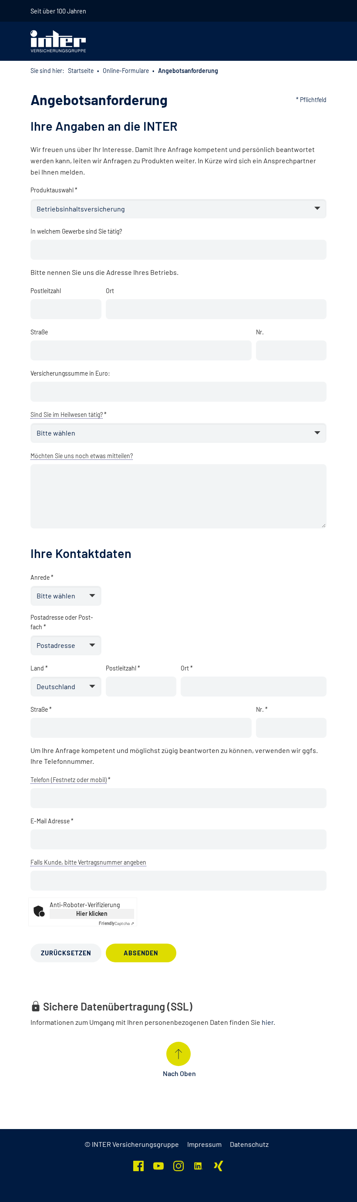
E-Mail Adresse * (52, 821)
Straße (39, 332)
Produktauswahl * (53, 190)
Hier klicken (92, 913)
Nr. (260, 332)
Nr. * (262, 709)
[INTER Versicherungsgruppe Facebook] (138, 1165)
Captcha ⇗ (116, 923)
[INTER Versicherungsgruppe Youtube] (158, 1165)
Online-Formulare (126, 70)
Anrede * (42, 577)
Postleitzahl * (123, 668)
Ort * (187, 668)
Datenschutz (249, 1144)
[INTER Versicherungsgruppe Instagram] (178, 1165)
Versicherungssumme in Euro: (70, 373)
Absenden (141, 953)
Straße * (41, 709)
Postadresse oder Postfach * (61, 622)
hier (267, 1022)
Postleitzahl (45, 290)
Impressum (204, 1144)
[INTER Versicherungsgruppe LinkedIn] (198, 1165)
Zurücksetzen (66, 953)
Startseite (81, 70)
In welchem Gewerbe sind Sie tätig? (76, 231)
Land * (39, 668)
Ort (110, 290)
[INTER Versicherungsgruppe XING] (218, 1165)
